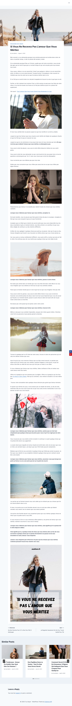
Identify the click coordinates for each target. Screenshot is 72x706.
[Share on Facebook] (70, 351)
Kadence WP (48, 701)
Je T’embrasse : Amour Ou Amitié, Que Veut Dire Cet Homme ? (12, 664)
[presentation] (12, 652)
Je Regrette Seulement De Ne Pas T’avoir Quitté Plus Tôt (52, 630)
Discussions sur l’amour (16, 43)
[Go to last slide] (4, 661)
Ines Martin (14, 53)
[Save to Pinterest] (70, 354)
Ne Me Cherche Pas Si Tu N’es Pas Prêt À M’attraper (20, 630)
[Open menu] (69, 3)
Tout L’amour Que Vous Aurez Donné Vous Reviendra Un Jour (34, 91)
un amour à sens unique (19, 376)
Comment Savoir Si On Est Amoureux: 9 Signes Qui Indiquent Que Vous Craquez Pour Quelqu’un (60, 666)
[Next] (68, 661)
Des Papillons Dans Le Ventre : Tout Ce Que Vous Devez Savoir (35, 664)
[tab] (33, 678)
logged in (18, 693)
